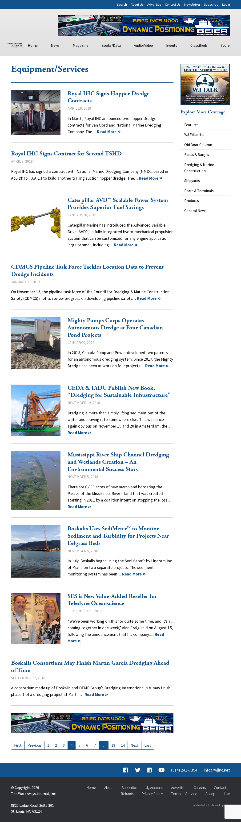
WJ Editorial (194, 134)
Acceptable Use (217, 793)
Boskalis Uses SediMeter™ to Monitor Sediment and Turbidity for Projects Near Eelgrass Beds (35, 551)
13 (113, 745)
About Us (137, 4)
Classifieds (199, 45)
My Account (154, 787)
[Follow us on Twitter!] (137, 770)
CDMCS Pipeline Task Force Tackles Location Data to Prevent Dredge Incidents (87, 270)
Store (225, 45)
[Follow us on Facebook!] (125, 770)
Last (147, 745)
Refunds (127, 793)
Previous (34, 745)
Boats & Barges (196, 154)
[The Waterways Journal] (16, 44)
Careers (200, 787)
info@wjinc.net (217, 770)
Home (33, 45)
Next (134, 745)
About (108, 787)
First (18, 745)
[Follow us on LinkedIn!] (149, 770)
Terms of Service (184, 793)
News (55, 45)
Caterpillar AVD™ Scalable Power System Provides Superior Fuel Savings (35, 222)
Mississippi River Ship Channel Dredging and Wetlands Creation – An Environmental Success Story (35, 480)
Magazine (80, 45)
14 (123, 745)
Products (191, 200)
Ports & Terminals (199, 190)
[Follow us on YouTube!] (161, 770)
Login (226, 4)
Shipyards (192, 180)
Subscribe (211, 4)
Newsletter (192, 4)
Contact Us (173, 4)
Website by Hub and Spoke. (211, 805)
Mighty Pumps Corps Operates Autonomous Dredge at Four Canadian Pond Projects (35, 343)
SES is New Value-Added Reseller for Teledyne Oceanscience (35, 618)
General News (195, 210)
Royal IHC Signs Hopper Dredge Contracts (35, 112)
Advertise (154, 4)
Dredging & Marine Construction (199, 167)
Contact (220, 787)
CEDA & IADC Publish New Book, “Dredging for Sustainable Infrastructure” (35, 410)
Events (171, 45)
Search (122, 4)
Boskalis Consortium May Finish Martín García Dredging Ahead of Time (90, 666)
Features (191, 124)
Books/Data (111, 45)
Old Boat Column (198, 144)
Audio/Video (143, 45)
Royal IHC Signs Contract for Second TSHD (66, 154)
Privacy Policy (152, 793)
